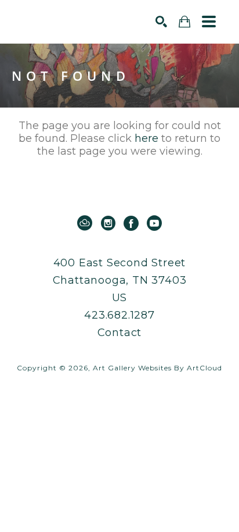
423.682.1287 (119, 315)
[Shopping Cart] (184, 21)
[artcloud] (84, 223)
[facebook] (131, 223)
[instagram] (107, 223)
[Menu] (209, 21)
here (146, 138)
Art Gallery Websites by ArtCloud (157, 367)
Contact (119, 332)
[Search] (161, 21)
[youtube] (154, 223)
